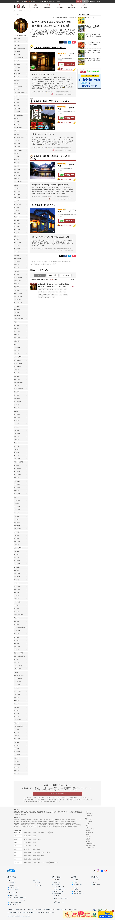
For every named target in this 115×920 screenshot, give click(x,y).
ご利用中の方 (94, 877)
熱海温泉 (16, 452)
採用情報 (76, 889)
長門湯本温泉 (17, 669)
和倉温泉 (16, 423)
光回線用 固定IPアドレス (60, 889)
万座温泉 (16, 232)
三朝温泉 (16, 637)
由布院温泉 (17, 751)
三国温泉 (16, 449)
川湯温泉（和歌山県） (19, 627)
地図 (61, 60)
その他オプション (14, 904)
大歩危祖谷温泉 (18, 678)
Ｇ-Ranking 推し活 (90, 843)
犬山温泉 (16, 535)
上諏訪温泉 (17, 341)
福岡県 (25, 862)
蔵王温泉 (16, 131)
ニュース (76, 886)
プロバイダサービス (59, 886)
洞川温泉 (16, 618)
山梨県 (25, 842)
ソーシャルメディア (78, 893)
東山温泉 (16, 172)
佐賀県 (29, 862)
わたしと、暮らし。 (90, 829)
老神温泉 (16, 239)
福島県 (51, 832)
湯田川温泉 (17, 166)
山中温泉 (16, 427)
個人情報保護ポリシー (49, 909)
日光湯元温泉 (17, 204)
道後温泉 (16, 688)
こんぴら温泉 (17, 681)
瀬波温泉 (16, 408)
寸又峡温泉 (17, 500)
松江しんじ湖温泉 (18, 653)
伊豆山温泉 (17, 471)
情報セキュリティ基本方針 (29, 912)
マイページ (93, 1)
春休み (56, 291)
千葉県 (29, 839)
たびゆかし (88, 841)
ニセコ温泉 (17, 67)
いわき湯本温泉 (18, 182)
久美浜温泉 (17, 573)
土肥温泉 (16, 503)
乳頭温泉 (16, 118)
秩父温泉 (16, 264)
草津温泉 (16, 226)
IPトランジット (57, 896)
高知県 (38, 859)
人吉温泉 (16, 735)
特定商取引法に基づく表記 (14, 912)
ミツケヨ (88, 839)
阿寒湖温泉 (17, 51)
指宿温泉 (16, 770)
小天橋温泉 (17, 576)
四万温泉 (16, 236)
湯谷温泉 (16, 544)
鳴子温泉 (16, 99)
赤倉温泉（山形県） (19, 137)
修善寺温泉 (17, 458)
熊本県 (38, 862)
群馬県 (29, 836)
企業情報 (73, 877)
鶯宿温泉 (16, 89)
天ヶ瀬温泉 (17, 754)
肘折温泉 (16, 162)
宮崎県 (47, 862)
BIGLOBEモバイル (14, 887)
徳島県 (25, 859)
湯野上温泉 (17, 197)
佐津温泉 (16, 608)
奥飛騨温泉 (17, 525)
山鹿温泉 (16, 745)
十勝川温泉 (17, 45)
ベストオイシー (89, 832)
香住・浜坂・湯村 (58, 289)
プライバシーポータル (62, 909)
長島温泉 (16, 557)
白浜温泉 (16, 621)
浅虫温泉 (16, 77)
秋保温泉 (16, 102)
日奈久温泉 (17, 738)
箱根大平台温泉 (18, 296)
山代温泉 (16, 436)
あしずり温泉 (17, 691)
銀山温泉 (16, 134)
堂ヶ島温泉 (17, 506)
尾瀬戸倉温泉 (17, 242)
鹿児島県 (52, 862)
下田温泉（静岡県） (19, 462)
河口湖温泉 (17, 309)
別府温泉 (16, 748)
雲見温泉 (16, 497)
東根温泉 (16, 159)
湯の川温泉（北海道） (19, 48)
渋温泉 (16, 344)
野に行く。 (88, 836)
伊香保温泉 (17, 229)
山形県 (47, 832)
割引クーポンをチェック (68, 69)
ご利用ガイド (89, 815)
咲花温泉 (16, 404)
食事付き (65, 294)
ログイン (99, 1)
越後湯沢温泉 (17, 401)
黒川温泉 (16, 716)
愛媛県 (34, 859)
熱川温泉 (16, 513)
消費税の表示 (19, 909)
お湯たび (88, 827)
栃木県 (25, 836)
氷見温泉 (16, 420)
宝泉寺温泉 (17, 764)
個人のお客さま (11, 877)
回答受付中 (52, 275)
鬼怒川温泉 (17, 201)
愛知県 (34, 849)
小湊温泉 (16, 271)
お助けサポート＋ (14, 895)
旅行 (60, 294)
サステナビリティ (78, 884)
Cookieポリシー (73, 909)
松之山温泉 (17, 414)
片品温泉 (16, 245)
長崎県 (34, 862)
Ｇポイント (88, 819)
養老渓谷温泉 (17, 280)
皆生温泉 (16, 640)
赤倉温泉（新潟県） (19, 388)
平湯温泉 (16, 519)
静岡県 (25, 849)
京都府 (29, 852)
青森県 (29, 832)
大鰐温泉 (16, 80)
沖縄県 (57, 862)
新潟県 (34, 842)
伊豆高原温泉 (17, 468)
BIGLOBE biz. (57, 880)
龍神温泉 (16, 633)
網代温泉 (16, 465)
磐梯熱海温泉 (17, 194)
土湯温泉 (16, 188)
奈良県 (42, 852)
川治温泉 (16, 210)
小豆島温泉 (17, 684)
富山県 (25, 845)
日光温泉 (16, 220)
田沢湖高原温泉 (18, 127)
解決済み (66, 275)
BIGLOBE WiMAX (14, 889)
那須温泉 (16, 217)
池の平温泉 (17, 392)
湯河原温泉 (17, 287)
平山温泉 (16, 742)
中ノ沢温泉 (17, 191)
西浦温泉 (16, 538)
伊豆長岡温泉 (17, 474)
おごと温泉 (17, 563)
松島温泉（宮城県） (19, 115)
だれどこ (88, 823)
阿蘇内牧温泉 (17, 719)
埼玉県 (25, 839)
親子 (40, 289)
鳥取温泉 (16, 643)
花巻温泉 (16, 96)
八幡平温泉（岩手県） (19, 92)
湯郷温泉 (16, 662)
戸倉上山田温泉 (18, 357)
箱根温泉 (16, 283)
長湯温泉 (16, 761)
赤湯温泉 (16, 140)
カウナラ (88, 838)
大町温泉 (16, 334)
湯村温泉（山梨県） (19, 318)
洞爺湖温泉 (17, 64)
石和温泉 (16, 306)
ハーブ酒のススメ (90, 847)
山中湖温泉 (17, 315)
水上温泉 (16, 255)
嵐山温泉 (16, 570)
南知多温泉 (17, 541)
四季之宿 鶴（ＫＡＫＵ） (46, 205)
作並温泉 (16, 105)
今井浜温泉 (17, 481)
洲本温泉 (16, 611)
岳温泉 (16, 185)
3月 (45, 291)
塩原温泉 (16, 207)
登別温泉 (16, 41)
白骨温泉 (16, 325)
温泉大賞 (37, 883)
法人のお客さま (56, 877)
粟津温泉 (16, 430)
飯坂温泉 (16, 178)
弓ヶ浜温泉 (17, 509)
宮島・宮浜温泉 (18, 665)
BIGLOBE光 (12, 883)
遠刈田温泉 (17, 108)
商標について (40, 912)
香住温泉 (16, 605)
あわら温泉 (17, 446)
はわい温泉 (17, 646)
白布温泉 (16, 153)
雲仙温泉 (16, 710)
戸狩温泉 (16, 353)
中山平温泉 (17, 111)
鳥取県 (25, 855)
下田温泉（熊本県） (19, 726)
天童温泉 (16, 156)
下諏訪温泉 (17, 347)
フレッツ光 (56, 884)
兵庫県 (51, 289)
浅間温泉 (16, 328)
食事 (40, 294)
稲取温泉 (16, 477)
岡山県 (34, 855)
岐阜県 (29, 849)
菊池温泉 (16, 723)
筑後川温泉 (17, 694)
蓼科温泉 (16, 350)
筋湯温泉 (16, 758)
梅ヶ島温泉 (17, 487)
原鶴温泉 (16, 697)
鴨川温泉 (16, 267)
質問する (85, 1)
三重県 (38, 849)
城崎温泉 (16, 592)
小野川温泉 (17, 147)
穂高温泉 (16, 376)
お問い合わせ (10, 909)
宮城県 (38, 832)
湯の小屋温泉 (17, 258)
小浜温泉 (16, 713)
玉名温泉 (16, 729)
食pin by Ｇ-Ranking (90, 845)
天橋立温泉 (17, 567)
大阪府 (34, 852)
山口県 (42, 855)
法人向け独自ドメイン (59, 902)
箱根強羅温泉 (17, 299)
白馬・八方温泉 (18, 363)
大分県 (42, 862)
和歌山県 (48, 852)
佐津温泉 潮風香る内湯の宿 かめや (50, 48)
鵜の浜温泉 (17, 398)
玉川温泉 (16, 121)
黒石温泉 (16, 83)
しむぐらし (38, 885)
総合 (56, 279)
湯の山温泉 (17, 560)
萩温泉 (16, 672)
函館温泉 (16, 70)
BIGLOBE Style (77, 891)
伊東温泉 (16, 455)
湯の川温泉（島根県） (19, 656)
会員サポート (96, 884)
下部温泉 (16, 312)
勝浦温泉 (16, 624)
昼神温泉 (16, 369)
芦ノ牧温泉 (17, 175)
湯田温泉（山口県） (19, 675)
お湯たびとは (89, 813)
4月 (49, 291)
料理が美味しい (47, 297)
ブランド (76, 882)
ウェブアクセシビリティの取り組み (33, 909)
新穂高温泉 (17, 522)
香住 (65, 289)
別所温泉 (16, 372)
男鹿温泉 (16, 124)
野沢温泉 (16, 322)
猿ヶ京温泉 (17, 248)
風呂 (49, 294)
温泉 (61, 291)
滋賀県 (25, 852)
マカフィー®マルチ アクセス (60, 898)
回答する (79, 1)
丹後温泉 (16, 583)
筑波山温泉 (17, 261)
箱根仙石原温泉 (18, 302)
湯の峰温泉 (17, 630)
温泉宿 (44, 294)
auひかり (12, 885)
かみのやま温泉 (18, 150)
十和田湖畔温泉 (18, 86)
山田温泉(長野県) (18, 382)
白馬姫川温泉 (17, 366)
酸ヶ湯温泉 (17, 73)
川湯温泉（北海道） (19, 57)
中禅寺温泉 (17, 213)
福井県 (34, 845)
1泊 (53, 297)
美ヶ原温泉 (17, 331)
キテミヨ (88, 830)
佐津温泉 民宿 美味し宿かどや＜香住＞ (52, 101)
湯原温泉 (16, 659)
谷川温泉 (16, 252)
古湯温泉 (16, 707)
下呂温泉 (16, 516)
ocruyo (87, 825)
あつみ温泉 (17, 143)
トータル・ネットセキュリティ (17, 900)
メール (95, 882)
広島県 (38, 855)
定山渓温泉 (17, 38)
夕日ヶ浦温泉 (17, 586)
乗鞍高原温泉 (17, 360)
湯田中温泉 (17, 379)
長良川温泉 (17, 532)
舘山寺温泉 (17, 493)
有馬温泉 (16, 595)
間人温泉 (16, 579)
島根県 (29, 855)
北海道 (25, 832)
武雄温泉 (16, 704)
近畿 (47, 289)
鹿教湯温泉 (17, 338)
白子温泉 (16, 274)
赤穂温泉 (16, 599)
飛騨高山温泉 (17, 528)
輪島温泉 (16, 443)
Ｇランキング (89, 821)
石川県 (29, 845)
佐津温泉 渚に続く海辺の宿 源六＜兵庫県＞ (52, 157)
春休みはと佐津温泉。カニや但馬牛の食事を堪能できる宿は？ (56, 91)
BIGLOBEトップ (50, 912)
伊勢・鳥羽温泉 (18, 548)
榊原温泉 (16, 554)
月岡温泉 (16, 385)
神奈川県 (39, 839)
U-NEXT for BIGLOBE (15, 902)
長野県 (29, 842)
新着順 (38, 279)
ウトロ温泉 (17, 54)
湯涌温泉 (16, 439)
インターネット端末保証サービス (18, 897)
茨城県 (34, 836)
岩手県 (34, 832)
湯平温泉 (16, 767)
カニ (65, 291)
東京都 (34, 839)
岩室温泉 (16, 395)
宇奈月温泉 (17, 417)
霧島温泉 (16, 774)
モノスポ (88, 834)
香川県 (29, 859)
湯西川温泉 (17, 223)
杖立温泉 (16, 732)
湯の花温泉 (17, 589)
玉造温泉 (16, 649)
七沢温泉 (16, 290)
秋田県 (42, 832)
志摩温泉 (16, 551)
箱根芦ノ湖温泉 (18, 293)
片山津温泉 (17, 433)
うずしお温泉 (17, 602)
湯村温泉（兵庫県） (19, 614)
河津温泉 (16, 490)
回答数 (43, 279)
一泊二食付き (54, 294)
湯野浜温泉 (17, 169)
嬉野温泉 (16, 700)
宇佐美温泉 (17, 484)
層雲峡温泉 (17, 61)
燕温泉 (16, 411)
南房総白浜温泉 (18, 277)
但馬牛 (40, 297)
